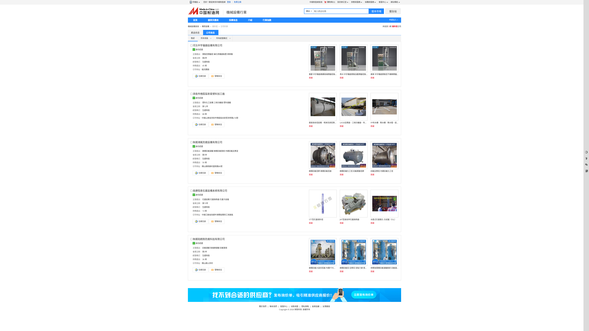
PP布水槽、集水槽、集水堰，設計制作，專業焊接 (384, 122)
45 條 (204, 65)
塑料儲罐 (227, 102)
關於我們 (262, 306)
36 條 (204, 259)
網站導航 (394, 2)
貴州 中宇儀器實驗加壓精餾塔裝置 (353, 74)
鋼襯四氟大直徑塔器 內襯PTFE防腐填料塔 (323, 268)
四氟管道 (223, 248)
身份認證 (199, 49)
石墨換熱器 (214, 199)
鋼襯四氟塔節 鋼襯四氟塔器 (320, 171)
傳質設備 (205, 26)
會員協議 (315, 306)
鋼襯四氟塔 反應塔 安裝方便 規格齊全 (353, 268)
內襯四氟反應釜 (231, 151)
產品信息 (195, 32)
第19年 (205, 203)
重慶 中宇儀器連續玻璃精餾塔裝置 (323, 74)
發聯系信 (218, 76)
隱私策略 (305, 306)
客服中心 (382, 2)
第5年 (204, 155)
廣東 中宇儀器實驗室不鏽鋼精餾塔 (384, 74)
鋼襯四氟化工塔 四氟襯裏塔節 (352, 171)
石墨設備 (206, 199)
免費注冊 (237, 2)
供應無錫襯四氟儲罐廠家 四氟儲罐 (384, 268)
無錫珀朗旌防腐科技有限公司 (209, 239)
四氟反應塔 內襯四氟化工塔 (382, 171)
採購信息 (233, 20)
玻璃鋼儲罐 (214, 248)
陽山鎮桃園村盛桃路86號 (212, 166)
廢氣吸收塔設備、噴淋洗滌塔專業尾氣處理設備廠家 (323, 122)
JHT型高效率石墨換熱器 (349, 219)
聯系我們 (273, 306)
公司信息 (210, 32)
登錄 (229, 2)
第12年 (205, 106)
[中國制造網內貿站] (204, 11)
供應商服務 (355, 2)
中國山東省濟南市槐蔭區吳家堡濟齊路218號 (220, 118)
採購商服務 (369, 2)
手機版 (195, 2)
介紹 (250, 20)
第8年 (204, 58)
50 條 (204, 162)
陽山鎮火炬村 (207, 263)
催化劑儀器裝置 (220, 54)
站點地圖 (294, 306)
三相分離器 (218, 102)
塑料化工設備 (207, 102)
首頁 (195, 20)
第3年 (204, 251)
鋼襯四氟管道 (219, 151)
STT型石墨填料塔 (316, 219)
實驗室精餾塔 (207, 54)
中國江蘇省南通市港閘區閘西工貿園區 (217, 214)
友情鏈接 (326, 306)
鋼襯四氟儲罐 (207, 151)
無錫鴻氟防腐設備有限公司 (207, 142)
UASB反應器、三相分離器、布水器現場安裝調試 (353, 122)
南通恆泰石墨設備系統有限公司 (210, 190)
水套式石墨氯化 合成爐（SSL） (383, 219)
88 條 (204, 114)
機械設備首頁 (193, 26)
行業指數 (267, 20)
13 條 (204, 211)
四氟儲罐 (206, 248)
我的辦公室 (341, 2)
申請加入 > (393, 20)
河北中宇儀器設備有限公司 (207, 45)
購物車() (331, 2)
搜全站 (393, 11)
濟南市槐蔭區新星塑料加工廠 (209, 93)
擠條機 (230, 54)
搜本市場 (376, 11)
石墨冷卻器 (224, 199)
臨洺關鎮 (205, 69)
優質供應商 (213, 20)
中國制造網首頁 (316, 2)
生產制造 (206, 62)
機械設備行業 (236, 12)
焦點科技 (298, 309)
